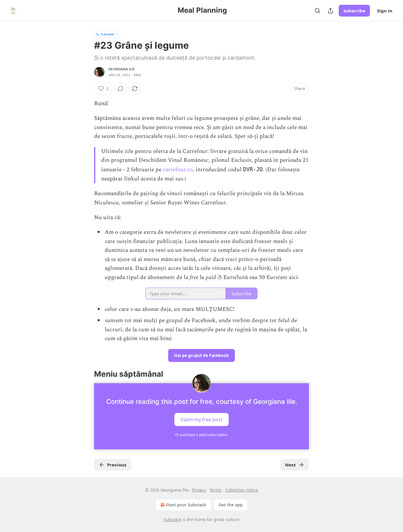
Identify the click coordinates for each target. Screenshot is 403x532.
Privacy (199, 490)
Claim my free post (201, 419)
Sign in (384, 11)
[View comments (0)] (121, 88)
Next (290, 465)
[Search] (317, 11)
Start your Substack (186, 504)
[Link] (86, 374)
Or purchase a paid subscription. (201, 434)
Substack (172, 519)
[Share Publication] (330, 11)
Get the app (231, 504)
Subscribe (354, 11)
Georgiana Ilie (121, 69)
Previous (116, 465)
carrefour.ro (178, 169)
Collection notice (241, 490)
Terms (215, 490)
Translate (107, 34)
